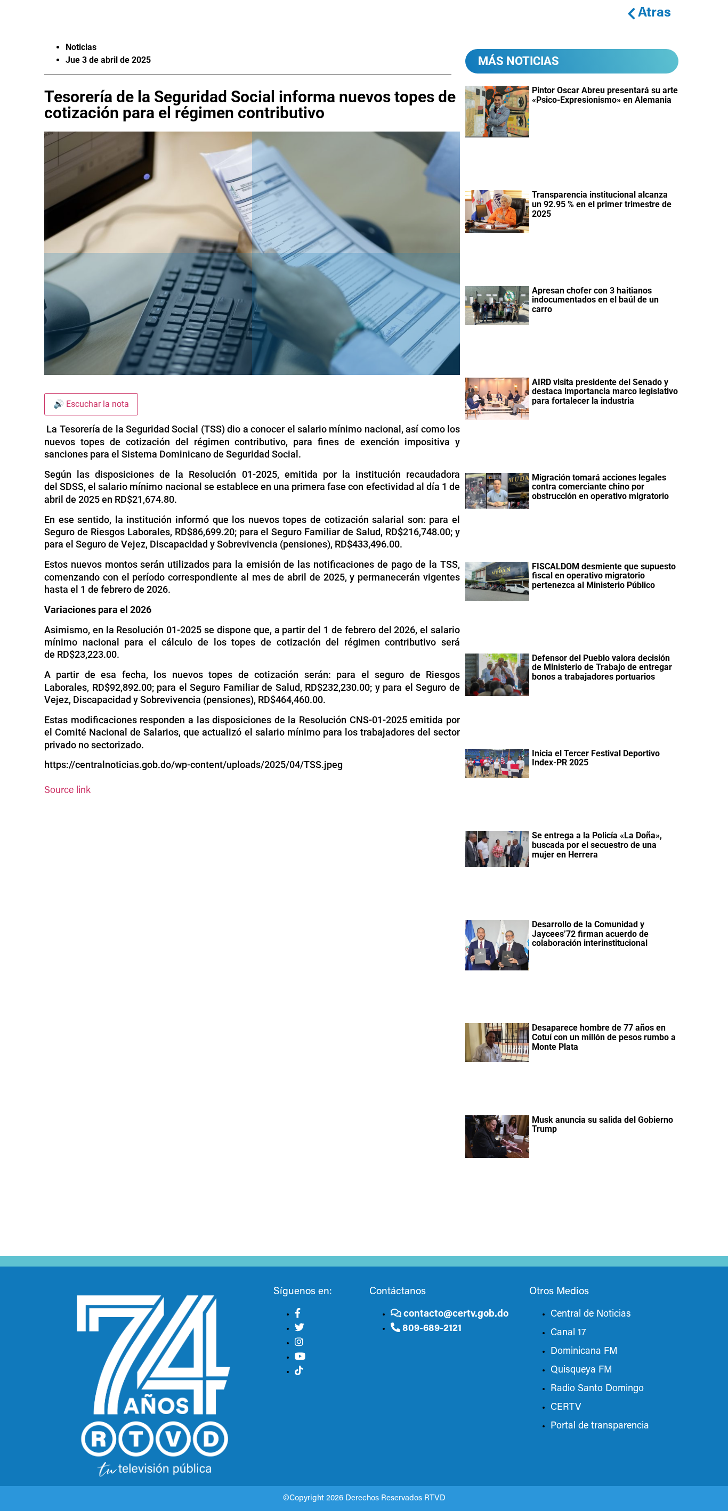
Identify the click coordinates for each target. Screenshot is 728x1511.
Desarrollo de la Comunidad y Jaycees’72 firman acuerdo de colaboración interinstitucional (590, 933)
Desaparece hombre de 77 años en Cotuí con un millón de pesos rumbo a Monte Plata (604, 1037)
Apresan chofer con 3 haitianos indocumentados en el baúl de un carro (595, 299)
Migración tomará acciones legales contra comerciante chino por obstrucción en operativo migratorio (600, 486)
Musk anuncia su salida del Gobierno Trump (602, 1124)
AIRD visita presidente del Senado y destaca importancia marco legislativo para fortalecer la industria (605, 391)
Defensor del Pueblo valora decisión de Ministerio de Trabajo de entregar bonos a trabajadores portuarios (602, 667)
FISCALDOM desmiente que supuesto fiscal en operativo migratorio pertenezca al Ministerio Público (604, 575)
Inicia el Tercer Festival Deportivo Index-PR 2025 (596, 758)
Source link (67, 791)
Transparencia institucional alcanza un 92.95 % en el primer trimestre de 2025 (602, 204)
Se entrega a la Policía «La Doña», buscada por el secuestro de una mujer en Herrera (597, 844)
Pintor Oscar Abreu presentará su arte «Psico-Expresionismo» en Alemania (605, 95)
